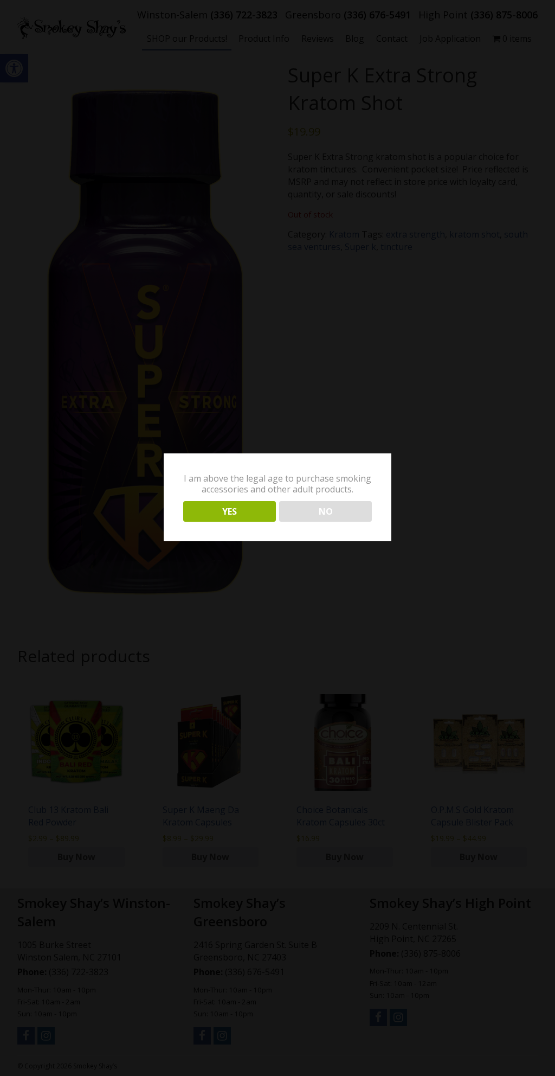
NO (326, 511)
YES (229, 511)
